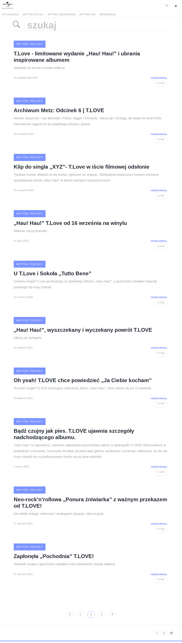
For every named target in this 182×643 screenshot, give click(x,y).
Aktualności (10, 14)
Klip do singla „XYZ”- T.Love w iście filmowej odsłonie (81, 167)
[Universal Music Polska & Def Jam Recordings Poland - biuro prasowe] (7, 8)
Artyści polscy (33, 14)
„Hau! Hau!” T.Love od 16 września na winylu (70, 223)
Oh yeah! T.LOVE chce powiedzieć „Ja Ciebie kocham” (83, 380)
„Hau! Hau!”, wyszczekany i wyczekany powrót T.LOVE (83, 330)
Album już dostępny (28, 338)
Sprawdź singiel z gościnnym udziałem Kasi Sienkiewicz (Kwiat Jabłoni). (65, 564)
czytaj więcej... (159, 77)
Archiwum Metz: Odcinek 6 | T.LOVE (59, 110)
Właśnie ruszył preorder (30, 231)
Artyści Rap (87, 14)
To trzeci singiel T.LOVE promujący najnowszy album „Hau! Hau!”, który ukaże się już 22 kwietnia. (83, 388)
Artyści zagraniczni (62, 14)
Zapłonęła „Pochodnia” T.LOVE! (54, 556)
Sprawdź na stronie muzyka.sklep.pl (39, 68)
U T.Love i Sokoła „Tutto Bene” (52, 273)
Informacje (107, 14)
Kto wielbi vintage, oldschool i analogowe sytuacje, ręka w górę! (59, 514)
